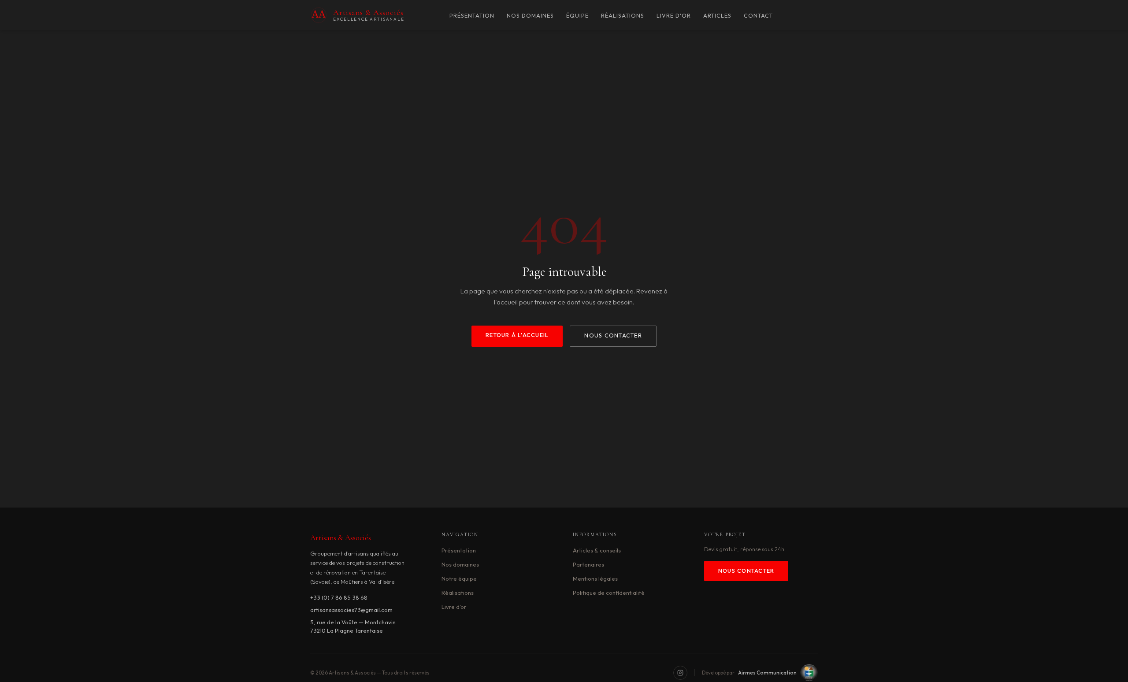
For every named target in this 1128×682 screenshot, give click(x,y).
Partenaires (588, 564)
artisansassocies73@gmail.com (351, 609)
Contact (758, 15)
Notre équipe (459, 578)
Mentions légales (595, 578)
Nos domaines (530, 15)
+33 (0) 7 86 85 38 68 (338, 597)
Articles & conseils (597, 550)
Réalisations (622, 15)
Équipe (577, 15)
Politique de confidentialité (609, 592)
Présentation (471, 15)
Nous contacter (613, 335)
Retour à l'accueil (517, 335)
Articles (717, 15)
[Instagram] (680, 673)
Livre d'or (674, 15)
